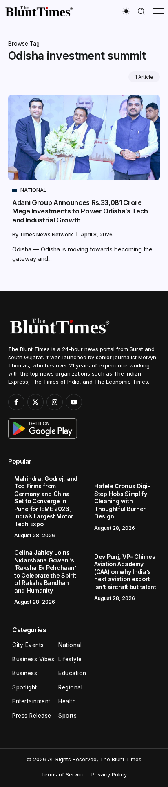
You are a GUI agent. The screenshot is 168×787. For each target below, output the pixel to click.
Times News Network (47, 234)
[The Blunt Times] (38, 11)
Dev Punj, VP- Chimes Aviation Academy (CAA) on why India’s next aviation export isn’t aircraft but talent (125, 571)
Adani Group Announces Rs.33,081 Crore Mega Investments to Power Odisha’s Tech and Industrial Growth (80, 211)
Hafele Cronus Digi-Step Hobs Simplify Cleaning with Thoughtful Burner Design (122, 501)
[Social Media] (16, 402)
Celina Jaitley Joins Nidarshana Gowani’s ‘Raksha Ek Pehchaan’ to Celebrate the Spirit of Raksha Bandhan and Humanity (45, 571)
